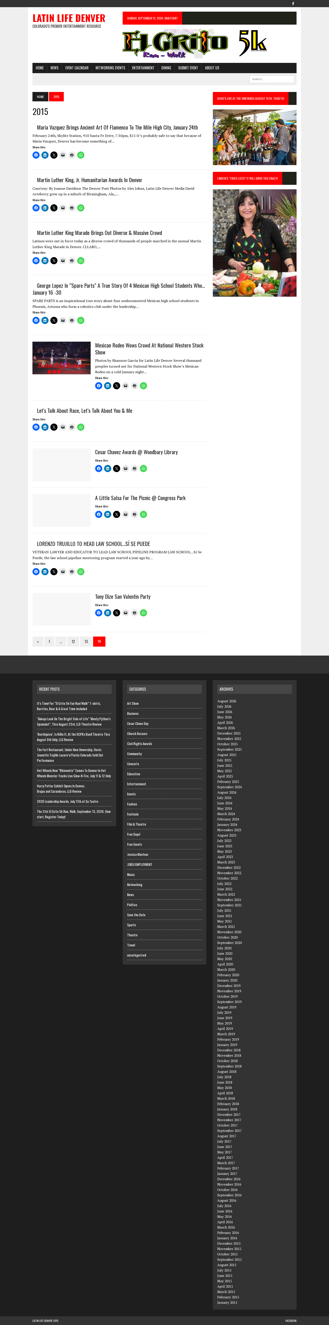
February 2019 (228, 1039)
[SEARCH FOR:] (272, 78)
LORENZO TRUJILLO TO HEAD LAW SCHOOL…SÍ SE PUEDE (93, 543)
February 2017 (228, 1168)
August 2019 (226, 1007)
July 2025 (224, 760)
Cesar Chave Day (137, 723)
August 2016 (226, 1200)
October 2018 (227, 1061)
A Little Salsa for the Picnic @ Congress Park (140, 498)
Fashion (132, 803)
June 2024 (224, 803)
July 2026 (224, 706)
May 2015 (224, 1281)
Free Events (134, 844)
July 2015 (224, 1270)
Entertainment (143, 67)
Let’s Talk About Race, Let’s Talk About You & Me (84, 410)
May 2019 (224, 1023)
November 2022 (229, 873)
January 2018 (227, 1109)
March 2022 (226, 894)
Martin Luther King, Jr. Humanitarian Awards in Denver (89, 180)
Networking (134, 884)
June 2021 (224, 916)
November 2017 (229, 1120)
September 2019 (229, 1001)
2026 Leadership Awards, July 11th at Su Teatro (67, 801)
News (54, 67)
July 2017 (224, 1141)
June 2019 (224, 1018)
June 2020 (224, 953)
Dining (166, 67)
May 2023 (224, 851)
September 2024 (229, 787)
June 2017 (224, 1146)
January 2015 (227, 1302)
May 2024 (224, 808)
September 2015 (229, 1259)
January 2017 (227, 1173)
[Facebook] (293, 3)
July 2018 (224, 1077)
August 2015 (226, 1265)
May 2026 (224, 717)
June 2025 (224, 765)
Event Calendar (77, 67)
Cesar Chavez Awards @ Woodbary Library (136, 452)
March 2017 (226, 1163)
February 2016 (228, 1232)
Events (131, 793)
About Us (212, 67)
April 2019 (225, 1028)
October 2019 (227, 996)
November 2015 (229, 1248)
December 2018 (229, 1050)
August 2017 (226, 1136)
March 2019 (226, 1034)
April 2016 (225, 1222)
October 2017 (227, 1125)
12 (73, 641)
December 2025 (229, 733)
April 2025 (225, 776)
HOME (40, 67)
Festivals (133, 814)
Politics (132, 904)
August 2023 (226, 835)
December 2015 (229, 1243)
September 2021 (229, 905)
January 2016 (227, 1238)
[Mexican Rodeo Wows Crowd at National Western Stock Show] (61, 371)
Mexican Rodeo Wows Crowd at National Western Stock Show (149, 348)
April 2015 (225, 1286)
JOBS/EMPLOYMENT (139, 864)
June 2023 (224, 846)
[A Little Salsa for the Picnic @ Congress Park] (61, 523)
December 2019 (229, 985)
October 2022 (227, 878)
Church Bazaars (137, 733)
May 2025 (224, 771)
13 (86, 641)
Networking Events (110, 67)
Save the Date (136, 914)
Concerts (133, 763)
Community (134, 753)
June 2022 (224, 889)
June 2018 (224, 1082)
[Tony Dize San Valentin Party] (61, 622)
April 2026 (225, 722)
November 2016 (229, 1184)
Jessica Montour (137, 854)
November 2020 (229, 932)
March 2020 (226, 969)
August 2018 (226, 1071)
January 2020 (227, 980)
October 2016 (227, 1189)
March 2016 (226, 1227)
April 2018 (225, 1093)
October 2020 (227, 937)
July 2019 (224, 1012)
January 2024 (227, 824)
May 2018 (224, 1087)
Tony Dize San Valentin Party (122, 596)
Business (133, 713)
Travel (131, 944)
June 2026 (224, 711)
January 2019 (227, 1044)
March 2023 (226, 862)
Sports (131, 924)
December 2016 (229, 1179)
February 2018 (228, 1103)
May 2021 (224, 921)
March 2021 (226, 926)
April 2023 (225, 856)
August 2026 (226, 701)
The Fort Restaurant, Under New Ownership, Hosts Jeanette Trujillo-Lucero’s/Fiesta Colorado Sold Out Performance (70, 755)
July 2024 (224, 797)
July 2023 (224, 840)
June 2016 (224, 1211)
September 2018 (229, 1066)
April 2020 (225, 964)
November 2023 (229, 830)
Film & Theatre (136, 824)
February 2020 (228, 975)
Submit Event (188, 67)
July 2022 (224, 883)
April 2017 (225, 1157)
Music (131, 874)
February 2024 (228, 819)
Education (133, 773)
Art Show (133, 703)
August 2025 (226, 754)
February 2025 (228, 781)
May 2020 (224, 958)
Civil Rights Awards (139, 743)
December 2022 (229, 867)
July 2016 (224, 1206)
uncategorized (136, 954)
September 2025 (229, 749)
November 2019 (229, 991)
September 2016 (229, 1195)
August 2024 (226, 792)
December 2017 (229, 1114)
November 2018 (229, 1055)
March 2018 (226, 1098)
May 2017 (224, 1152)
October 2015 (227, 1254)
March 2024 (226, 814)
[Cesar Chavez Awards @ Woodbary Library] (61, 477)
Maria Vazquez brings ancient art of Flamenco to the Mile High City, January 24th (117, 127)
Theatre (132, 934)
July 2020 (224, 948)
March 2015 (226, 1291)
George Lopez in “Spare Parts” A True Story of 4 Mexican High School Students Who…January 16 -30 (118, 288)
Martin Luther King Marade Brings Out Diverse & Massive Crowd (99, 232)
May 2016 (224, 1216)
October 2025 (227, 744)
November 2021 (229, 899)
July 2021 (224, 910)
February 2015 (228, 1297)
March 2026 (226, 728)
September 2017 (229, 1130)
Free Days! (133, 834)
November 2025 (229, 738)
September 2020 (229, 942)
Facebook (291, 1321)
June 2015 (224, 1275)
